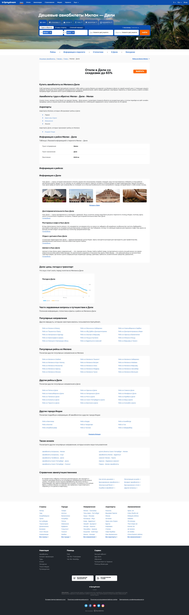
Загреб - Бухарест (89, 524)
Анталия (108, 518)
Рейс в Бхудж (85, 421)
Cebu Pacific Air (133, 513)
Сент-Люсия (43, 531)
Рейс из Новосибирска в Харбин (129, 328)
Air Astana (131, 529)
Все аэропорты (111, 537)
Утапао (108, 529)
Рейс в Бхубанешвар (49, 427)
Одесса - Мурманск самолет (109, 461)
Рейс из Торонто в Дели (50, 403)
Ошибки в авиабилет (106, 488)
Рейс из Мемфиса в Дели (127, 393)
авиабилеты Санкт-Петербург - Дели (55, 461)
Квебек (63, 534)
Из (41, 32)
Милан (59, 59)
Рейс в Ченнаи (85, 427)
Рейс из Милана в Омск (88, 365)
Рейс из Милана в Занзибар (128, 368)
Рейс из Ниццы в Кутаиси (89, 337)
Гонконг (64, 531)
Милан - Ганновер (89, 510)
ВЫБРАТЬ (140, 71)
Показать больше (95, 434)
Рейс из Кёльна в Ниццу (126, 337)
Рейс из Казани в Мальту (51, 328)
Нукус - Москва (88, 516)
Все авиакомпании (134, 537)
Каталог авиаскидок (46, 556)
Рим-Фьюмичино (111, 534)
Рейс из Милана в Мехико (51, 372)
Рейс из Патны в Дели (50, 390)
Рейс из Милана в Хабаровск (128, 359)
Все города (65, 537)
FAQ (68, 554)
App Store (97, 556)
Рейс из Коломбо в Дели (127, 403)
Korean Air (131, 526)
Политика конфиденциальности (78, 599)
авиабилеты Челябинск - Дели (53, 458)
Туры (41, 559)
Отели (41, 561)
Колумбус (64, 518)
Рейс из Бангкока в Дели (89, 403)
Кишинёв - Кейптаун (90, 531)
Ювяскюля (65, 524)
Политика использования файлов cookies (103, 599)
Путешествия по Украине (103, 561)
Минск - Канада (89, 534)
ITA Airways (131, 521)
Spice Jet (131, 510)
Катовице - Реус (89, 518)
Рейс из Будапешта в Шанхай (90, 341)
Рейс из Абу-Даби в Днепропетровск (93, 331)
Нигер (41, 510)
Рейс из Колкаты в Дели (50, 400)
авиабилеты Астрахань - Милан (53, 451)
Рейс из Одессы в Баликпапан (129, 334)
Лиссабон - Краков (90, 529)
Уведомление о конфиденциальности (131, 599)
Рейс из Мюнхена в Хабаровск (91, 328)
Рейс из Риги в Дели (87, 396)
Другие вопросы (130, 488)
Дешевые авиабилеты (47, 59)
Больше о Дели (94, 205)
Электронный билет (106, 485)
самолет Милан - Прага (107, 458)
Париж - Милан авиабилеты (109, 464)
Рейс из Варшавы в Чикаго (127, 341)
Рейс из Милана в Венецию (128, 372)
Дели (66, 59)
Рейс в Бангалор (48, 421)
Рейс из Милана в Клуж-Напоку (53, 362)
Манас (108, 516)
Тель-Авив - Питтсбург (91, 513)
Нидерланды (43, 534)
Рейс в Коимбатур (124, 421)
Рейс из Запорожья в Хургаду (52, 334)
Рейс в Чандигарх (86, 424)
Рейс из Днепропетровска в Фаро (130, 331)
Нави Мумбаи (110, 531)
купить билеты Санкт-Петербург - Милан (113, 451)
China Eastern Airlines (135, 534)
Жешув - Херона (89, 526)
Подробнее (46, 218)
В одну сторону (60, 27)
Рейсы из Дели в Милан (140, 59)
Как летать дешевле (106, 479)
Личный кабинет (100, 554)
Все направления (89, 537)
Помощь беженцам (101, 564)
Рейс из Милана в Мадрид (89, 368)
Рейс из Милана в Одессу (51, 368)
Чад (40, 513)
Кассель (108, 510)
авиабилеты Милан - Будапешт (110, 454)
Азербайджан (44, 516)
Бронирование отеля (132, 485)
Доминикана (43, 526)
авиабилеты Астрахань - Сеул (52, 454)
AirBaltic (130, 518)
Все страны (43, 537)
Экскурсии (43, 564)
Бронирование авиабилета (109, 482)
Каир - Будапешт (89, 521)
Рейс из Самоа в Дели (126, 390)
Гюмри (63, 510)
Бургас (108, 524)
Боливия (42, 529)
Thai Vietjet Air (132, 524)
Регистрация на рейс (132, 479)
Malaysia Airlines (133, 516)
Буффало (64, 526)
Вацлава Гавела (111, 513)
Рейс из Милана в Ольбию (51, 359)
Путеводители (44, 569)
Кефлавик (109, 526)
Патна (63, 521)
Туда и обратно (46, 27)
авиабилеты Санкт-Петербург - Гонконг (56, 464)
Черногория (43, 524)
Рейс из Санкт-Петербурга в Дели (92, 400)
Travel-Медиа (44, 566)
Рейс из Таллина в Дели (50, 396)
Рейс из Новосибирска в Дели (53, 393)
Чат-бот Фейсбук (73, 559)
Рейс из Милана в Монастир (52, 365)
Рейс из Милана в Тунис (88, 372)
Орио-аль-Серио (112, 521)
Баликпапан (65, 516)
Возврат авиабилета (131, 482)
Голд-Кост (65, 529)
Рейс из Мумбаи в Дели (126, 396)
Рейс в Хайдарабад (125, 427)
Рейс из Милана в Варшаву (128, 365)
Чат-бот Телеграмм (74, 556)
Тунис (41, 518)
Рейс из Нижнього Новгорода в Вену (55, 341)
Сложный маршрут (76, 27)
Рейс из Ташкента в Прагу (51, 331)
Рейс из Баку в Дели (125, 400)
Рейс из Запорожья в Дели (89, 393)
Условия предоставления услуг (55, 599)
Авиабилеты (43, 554)
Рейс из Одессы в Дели (88, 390)
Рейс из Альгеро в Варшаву (90, 334)
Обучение (98, 559)
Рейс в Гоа (122, 424)
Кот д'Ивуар (43, 521)
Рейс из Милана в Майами (127, 362)
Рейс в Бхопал (47, 424)
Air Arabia (131, 531)
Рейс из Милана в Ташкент (89, 359)
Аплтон (64, 513)
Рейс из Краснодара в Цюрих (52, 337)
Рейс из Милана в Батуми (89, 362)
